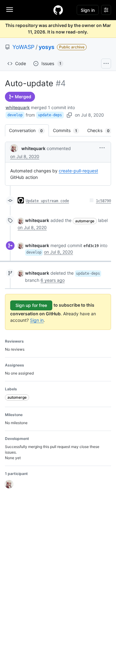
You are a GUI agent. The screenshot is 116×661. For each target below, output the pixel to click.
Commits (68, 130)
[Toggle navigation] (9, 9)
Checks (101, 130)
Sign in (37, 320)
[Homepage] (58, 10)
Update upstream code (47, 201)
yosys (46, 47)
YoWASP (23, 47)
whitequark (18, 107)
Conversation (29, 130)
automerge (84, 221)
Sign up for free (31, 305)
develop (15, 115)
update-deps (50, 115)
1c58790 (103, 201)
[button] (102, 147)
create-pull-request (78, 170)
